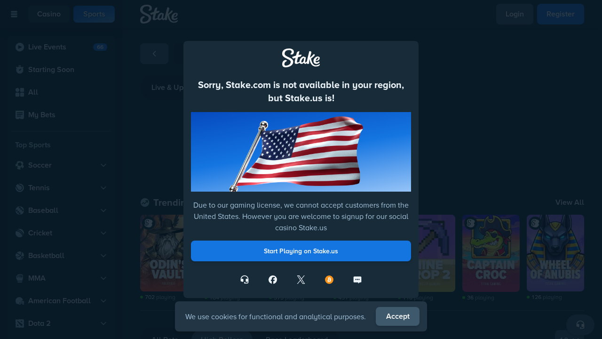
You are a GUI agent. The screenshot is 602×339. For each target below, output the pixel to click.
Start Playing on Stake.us (301, 251)
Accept (398, 316)
